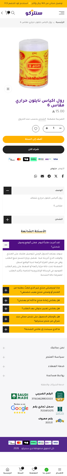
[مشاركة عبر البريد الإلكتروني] (42, 176)
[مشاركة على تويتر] (56, 176)
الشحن (42, 119)
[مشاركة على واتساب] (35, 176)
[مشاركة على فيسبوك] (62, 176)
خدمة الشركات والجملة (52, 385)
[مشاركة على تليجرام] (49, 176)
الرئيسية (60, 22)
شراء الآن (33, 149)
